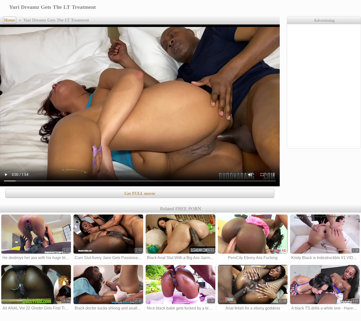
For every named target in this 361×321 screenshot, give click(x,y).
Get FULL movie (140, 193)
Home (9, 20)
